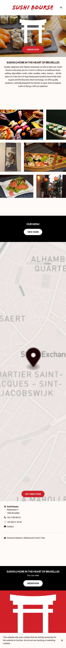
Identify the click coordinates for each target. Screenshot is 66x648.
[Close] (62, 640)
